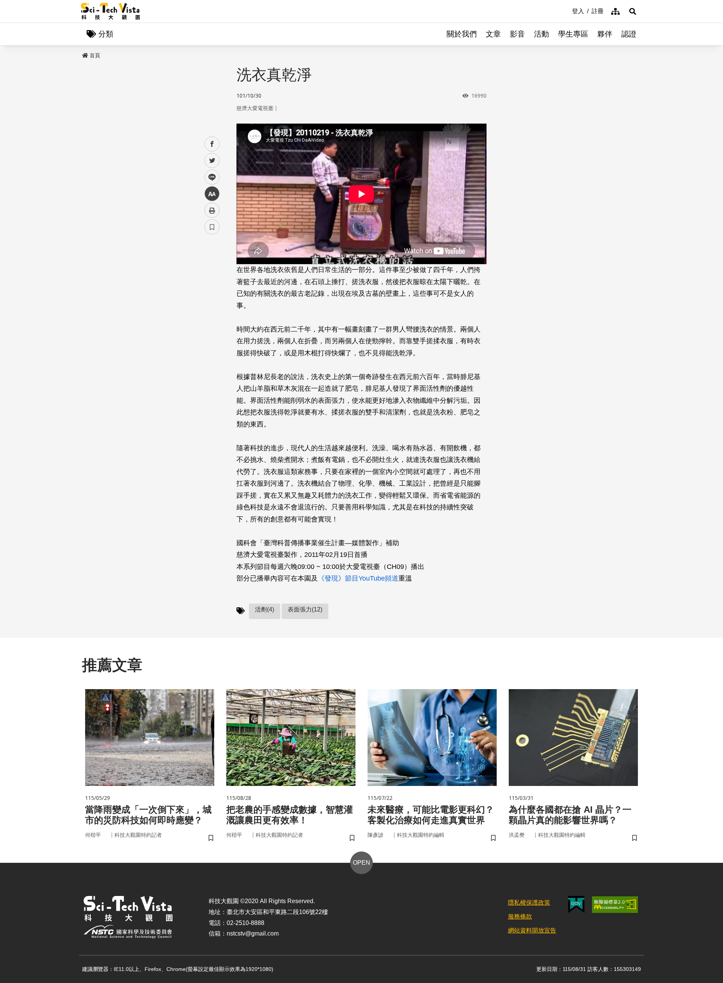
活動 (541, 34)
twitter (212, 160)
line (210, 177)
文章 (493, 34)
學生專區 (573, 34)
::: (566, 10)
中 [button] (212, 194)
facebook (212, 144)
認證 (628, 34)
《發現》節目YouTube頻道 (358, 578)
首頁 (95, 55)
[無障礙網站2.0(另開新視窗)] (615, 904)
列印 (212, 210)
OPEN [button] (361, 862)
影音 (517, 34)
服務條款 (520, 916)
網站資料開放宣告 (532, 930)
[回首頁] (110, 11)
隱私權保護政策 (529, 902)
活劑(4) (264, 609)
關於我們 (462, 34)
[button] (632, 11)
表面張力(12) (305, 609)
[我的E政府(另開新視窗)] (576, 904)
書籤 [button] (212, 226)
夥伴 (604, 34)
